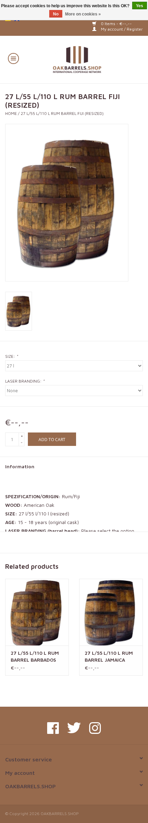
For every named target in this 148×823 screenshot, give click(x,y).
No (56, 14)
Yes (139, 5)
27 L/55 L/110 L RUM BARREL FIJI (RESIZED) (62, 113)
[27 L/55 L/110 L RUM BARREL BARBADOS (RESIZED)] (37, 612)
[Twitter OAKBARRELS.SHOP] (74, 728)
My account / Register (121, 29)
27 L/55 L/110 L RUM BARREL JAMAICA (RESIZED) (109, 656)
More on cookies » (83, 14)
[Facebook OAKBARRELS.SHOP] (53, 728)
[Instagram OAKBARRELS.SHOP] (95, 728)
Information (19, 466)
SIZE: (11, 356)
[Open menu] (13, 58)
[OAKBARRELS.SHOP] (87, 59)
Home (11, 113)
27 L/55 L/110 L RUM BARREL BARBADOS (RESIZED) (35, 656)
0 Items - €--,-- (116, 23)
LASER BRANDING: (24, 381)
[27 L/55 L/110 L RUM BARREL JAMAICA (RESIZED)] (111, 612)
